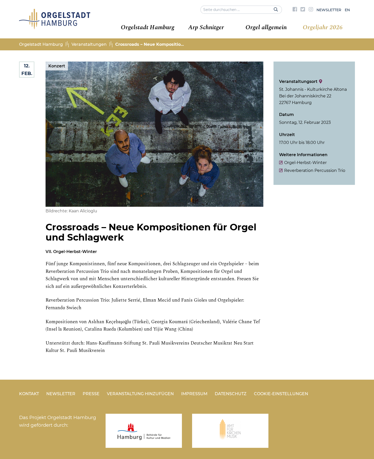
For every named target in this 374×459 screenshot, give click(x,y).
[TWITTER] (302, 10)
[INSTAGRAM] (311, 10)
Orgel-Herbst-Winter (305, 162)
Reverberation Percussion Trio (314, 170)
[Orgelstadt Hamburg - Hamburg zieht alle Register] (54, 27)
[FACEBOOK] (295, 10)
